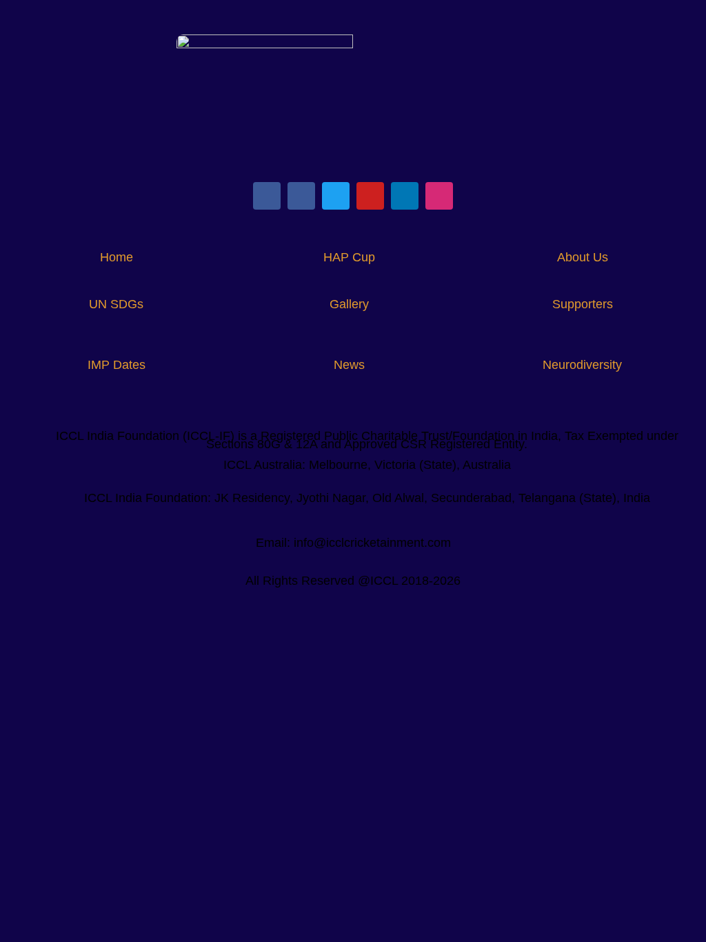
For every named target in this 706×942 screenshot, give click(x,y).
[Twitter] (336, 196)
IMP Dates (116, 365)
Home (116, 257)
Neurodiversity (582, 365)
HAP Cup (349, 257)
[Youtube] (370, 196)
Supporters (582, 304)
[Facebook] (267, 196)
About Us (582, 257)
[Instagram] (439, 196)
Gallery (349, 304)
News (349, 365)
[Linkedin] (404, 196)
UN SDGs (116, 304)
